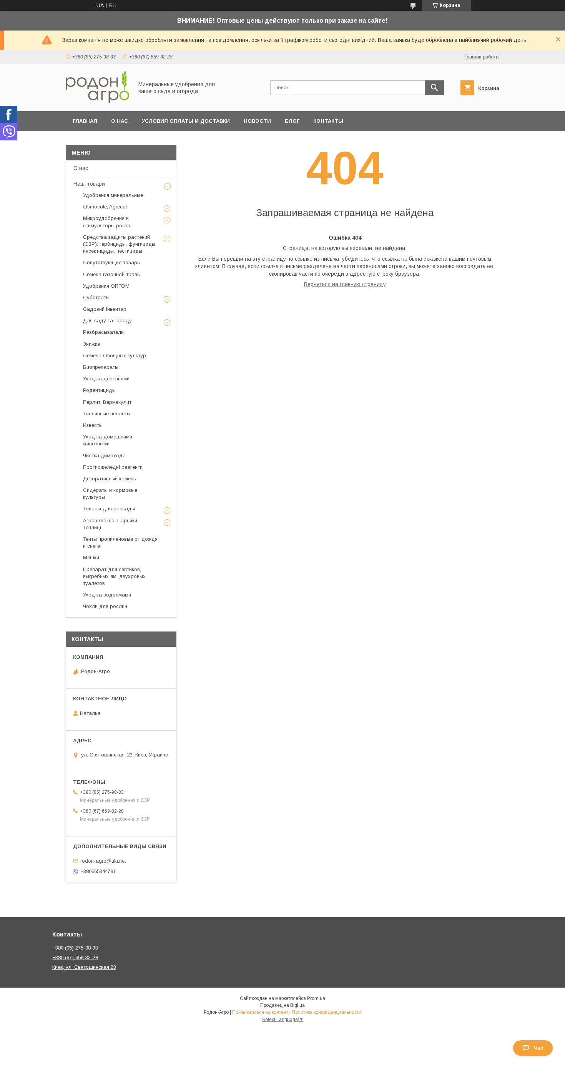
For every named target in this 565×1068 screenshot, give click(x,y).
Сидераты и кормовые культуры (110, 493)
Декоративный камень (109, 479)
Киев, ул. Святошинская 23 (84, 967)
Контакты (328, 121)
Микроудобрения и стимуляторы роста (106, 221)
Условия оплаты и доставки (186, 121)
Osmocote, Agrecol (105, 207)
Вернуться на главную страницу (345, 284)
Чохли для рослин (105, 606)
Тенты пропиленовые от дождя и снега (120, 542)
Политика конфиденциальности (326, 1012)
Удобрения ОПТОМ (106, 286)
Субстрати (96, 297)
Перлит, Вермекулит (107, 402)
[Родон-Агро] (97, 101)
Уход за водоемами (107, 595)
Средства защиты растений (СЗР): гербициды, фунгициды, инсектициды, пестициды (119, 244)
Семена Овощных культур (114, 355)
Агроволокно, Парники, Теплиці (110, 524)
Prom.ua (316, 998)
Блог (292, 121)
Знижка (91, 344)
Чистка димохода (104, 455)
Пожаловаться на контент (260, 1012)
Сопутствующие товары (112, 262)
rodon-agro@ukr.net (103, 860)
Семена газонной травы (112, 274)
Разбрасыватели (103, 332)
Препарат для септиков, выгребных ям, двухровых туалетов (114, 576)
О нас (119, 121)
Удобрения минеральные (113, 195)
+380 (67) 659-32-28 (75, 957)
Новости (257, 121)
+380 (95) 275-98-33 (75, 948)
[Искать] (434, 87)
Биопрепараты (100, 367)
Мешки (91, 557)
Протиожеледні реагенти (113, 467)
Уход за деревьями (106, 379)
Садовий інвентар (104, 309)
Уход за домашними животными (107, 440)
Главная (85, 121)
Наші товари (89, 184)
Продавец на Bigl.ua (282, 1005)
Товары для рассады (109, 509)
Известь (92, 425)
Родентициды (99, 390)
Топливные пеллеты (106, 414)
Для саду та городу (107, 320)
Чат (538, 1048)
